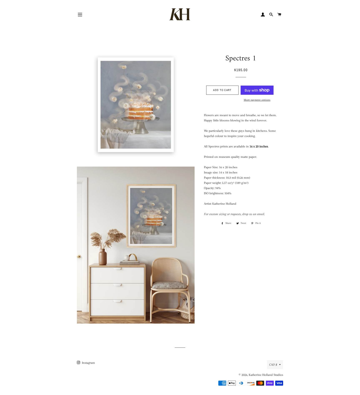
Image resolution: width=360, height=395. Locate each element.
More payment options (257, 99)
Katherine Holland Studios (266, 375)
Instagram (88, 363)
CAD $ (273, 364)
